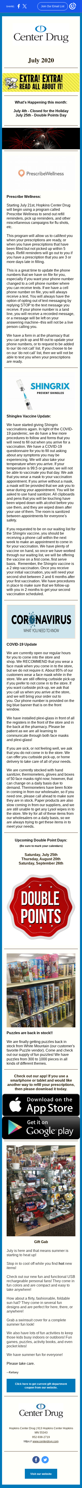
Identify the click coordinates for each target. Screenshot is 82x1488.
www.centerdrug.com (46, 1441)
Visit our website (41, 1474)
